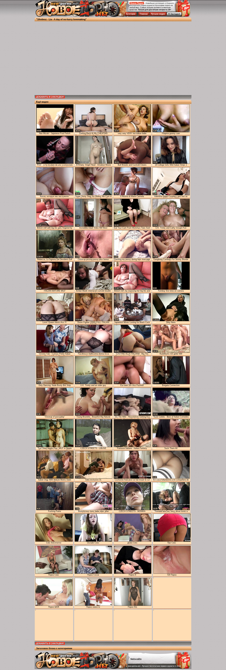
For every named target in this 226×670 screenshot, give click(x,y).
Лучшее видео (158, 14)
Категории (130, 14)
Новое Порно (136, 3)
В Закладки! (174, 14)
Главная (144, 14)
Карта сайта (136, 659)
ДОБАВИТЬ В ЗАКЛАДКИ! (50, 97)
